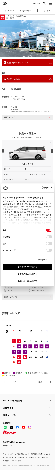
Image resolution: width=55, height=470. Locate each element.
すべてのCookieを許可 (27, 267)
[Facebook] (17, 427)
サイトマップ (8, 454)
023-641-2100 (13, 79)
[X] (11, 427)
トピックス (46, 11)
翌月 (40, 382)
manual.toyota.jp (35, 201)
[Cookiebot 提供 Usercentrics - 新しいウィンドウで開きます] (41, 188)
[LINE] (5, 427)
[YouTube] (23, 427)
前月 (14, 382)
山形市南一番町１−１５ (18, 63)
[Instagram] (30, 427)
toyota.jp (20, 201)
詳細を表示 (42, 259)
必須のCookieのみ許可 (27, 281)
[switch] (49, 236)
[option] (27, 38)
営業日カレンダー (10, 117)
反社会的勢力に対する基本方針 (37, 457)
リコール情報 (16, 461)
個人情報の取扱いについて (40, 454)
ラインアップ (9, 11)
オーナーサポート (26, 11)
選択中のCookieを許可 (27, 274)
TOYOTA (4, 3)
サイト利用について (22, 454)
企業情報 (6, 461)
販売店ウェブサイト (10, 297)
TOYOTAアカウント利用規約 (13, 457)
